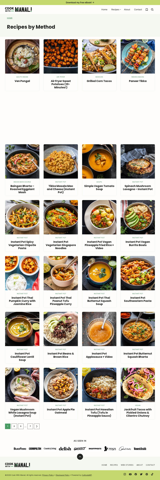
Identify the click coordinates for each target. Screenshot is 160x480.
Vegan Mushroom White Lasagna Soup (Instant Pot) (22, 413)
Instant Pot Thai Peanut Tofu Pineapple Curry (61, 301)
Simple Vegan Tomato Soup (99, 187)
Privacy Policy (48, 475)
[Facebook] (135, 474)
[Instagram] (125, 474)
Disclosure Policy (63, 475)
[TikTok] (152, 474)
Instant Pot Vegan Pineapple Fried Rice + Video (99, 245)
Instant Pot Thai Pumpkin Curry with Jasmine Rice (22, 301)
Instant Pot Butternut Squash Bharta (138, 355)
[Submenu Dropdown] (120, 9)
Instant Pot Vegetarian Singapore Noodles (61, 245)
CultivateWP (87, 475)
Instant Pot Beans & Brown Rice (61, 355)
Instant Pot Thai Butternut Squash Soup (99, 301)
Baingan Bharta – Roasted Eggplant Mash (22, 189)
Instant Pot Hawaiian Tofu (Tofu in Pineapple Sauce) (99, 413)
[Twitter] (141, 474)
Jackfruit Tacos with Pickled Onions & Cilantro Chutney (138, 413)
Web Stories (127, 465)
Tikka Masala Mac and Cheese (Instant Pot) (61, 189)
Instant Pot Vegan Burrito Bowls (138, 243)
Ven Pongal (22, 81)
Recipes (115, 9)
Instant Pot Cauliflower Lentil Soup (22, 357)
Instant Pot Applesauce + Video (99, 355)
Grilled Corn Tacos (99, 81)
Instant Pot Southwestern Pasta (138, 299)
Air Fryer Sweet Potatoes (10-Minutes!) (61, 84)
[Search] (152, 9)
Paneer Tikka (138, 81)
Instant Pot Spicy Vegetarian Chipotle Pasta (22, 245)
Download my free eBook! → (80, 2)
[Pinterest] (147, 474)
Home (104, 9)
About (127, 9)
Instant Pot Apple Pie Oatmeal (61, 411)
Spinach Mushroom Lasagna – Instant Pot (138, 187)
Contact (138, 9)
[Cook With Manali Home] (18, 9)
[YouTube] (130, 474)
